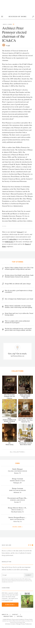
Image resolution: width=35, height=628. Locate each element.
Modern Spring (9, 444)
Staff (9, 45)
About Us (5, 614)
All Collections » (17, 452)
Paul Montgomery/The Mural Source (9, 420)
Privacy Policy (28, 579)
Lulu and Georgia (25, 418)
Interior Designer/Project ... (17, 517)
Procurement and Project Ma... (18, 498)
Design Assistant (17, 479)
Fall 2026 (25, 398)
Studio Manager (17, 469)
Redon (9, 423)
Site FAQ (19, 616)
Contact (15, 614)
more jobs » (17, 527)
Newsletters (8, 616)
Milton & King (9, 395)
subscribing (13, 239)
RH (9, 443)
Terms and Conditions (18, 619)
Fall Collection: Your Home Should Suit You (25, 421)
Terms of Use (4, 579)
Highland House (25, 443)
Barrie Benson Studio (25, 444)
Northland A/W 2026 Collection (9, 397)
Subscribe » (10, 604)
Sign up (19, 232)
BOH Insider (9, 242)
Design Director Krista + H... (17, 508)
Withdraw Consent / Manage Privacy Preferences (18, 624)
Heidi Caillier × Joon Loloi (25, 395)
